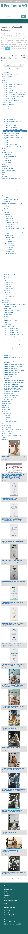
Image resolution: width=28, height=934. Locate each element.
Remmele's (5, 166)
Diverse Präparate (6, 427)
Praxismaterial (5, 405)
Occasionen (5, 437)
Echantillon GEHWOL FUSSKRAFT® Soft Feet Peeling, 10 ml (12, 603)
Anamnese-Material (7, 431)
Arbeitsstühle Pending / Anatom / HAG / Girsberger (12, 204)
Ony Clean (6, 378)
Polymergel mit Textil (9, 106)
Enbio (7, 257)
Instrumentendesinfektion (12, 222)
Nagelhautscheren (8, 312)
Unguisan (6, 294)
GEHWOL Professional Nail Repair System (14, 94)
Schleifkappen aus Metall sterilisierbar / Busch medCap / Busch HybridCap (13, 388)
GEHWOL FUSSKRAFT (10, 86)
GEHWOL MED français (10, 125)
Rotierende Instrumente (8, 326)
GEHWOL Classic (8, 90)
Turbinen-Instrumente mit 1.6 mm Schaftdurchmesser (12, 398)
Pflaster (6, 110)
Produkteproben (8, 154)
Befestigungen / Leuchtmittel (11, 199)
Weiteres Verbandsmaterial (10, 421)
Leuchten (6, 197)
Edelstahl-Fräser (8, 352)
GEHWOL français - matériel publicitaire (14, 131)
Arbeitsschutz (5, 407)
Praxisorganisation (6, 425)
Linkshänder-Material (7, 433)
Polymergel (6, 108)
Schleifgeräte (7, 184)
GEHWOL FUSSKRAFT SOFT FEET (13, 84)
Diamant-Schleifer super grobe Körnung (14, 338)
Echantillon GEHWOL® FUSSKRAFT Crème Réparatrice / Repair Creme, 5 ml (13, 644)
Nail (3, 174)
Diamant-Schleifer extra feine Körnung (13, 346)
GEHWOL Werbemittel (7, 152)
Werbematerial (7, 162)
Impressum (7, 897)
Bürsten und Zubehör (9, 393)
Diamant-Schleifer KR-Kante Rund (12, 332)
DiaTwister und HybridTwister (11, 348)
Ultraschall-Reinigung (9, 235)
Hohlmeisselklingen (7, 403)
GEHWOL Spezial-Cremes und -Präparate (14, 92)
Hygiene (4, 211)
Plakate (6, 158)
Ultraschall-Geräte (10, 237)
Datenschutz (7, 895)
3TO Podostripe (9, 282)
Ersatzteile (6, 188)
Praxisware (6, 116)
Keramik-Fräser (8, 350)
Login (5, 903)
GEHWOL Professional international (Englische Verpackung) (13, 149)
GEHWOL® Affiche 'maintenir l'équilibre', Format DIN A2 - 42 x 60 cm (12, 727)
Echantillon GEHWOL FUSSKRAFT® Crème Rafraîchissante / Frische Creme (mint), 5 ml (13, 665)
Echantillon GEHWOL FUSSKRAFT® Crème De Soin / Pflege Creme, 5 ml (13, 582)
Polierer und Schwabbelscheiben (12, 391)
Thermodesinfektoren (11, 245)
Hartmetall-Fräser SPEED (10, 368)
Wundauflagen (7, 415)
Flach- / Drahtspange (9, 296)
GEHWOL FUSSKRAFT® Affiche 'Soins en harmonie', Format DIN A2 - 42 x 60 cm (13, 810)
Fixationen (6, 419)
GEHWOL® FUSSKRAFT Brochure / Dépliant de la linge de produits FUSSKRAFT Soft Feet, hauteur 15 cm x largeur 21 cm (13, 685)
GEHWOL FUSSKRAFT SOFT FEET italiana (13, 137)
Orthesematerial (6, 300)
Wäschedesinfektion (10, 226)
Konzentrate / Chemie (11, 241)
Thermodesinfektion (9, 243)
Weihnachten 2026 (7, 76)
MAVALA (4, 176)
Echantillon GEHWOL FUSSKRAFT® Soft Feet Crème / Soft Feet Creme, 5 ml (12, 623)
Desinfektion (7, 214)
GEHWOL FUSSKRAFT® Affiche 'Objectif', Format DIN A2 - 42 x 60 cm (13, 831)
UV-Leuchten (7, 201)
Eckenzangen (7, 308)
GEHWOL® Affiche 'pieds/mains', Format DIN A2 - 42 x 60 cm (14, 873)
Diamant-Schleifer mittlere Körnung (12, 342)
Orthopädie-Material (7, 271)
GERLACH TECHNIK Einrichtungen (11, 178)
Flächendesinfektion (10, 224)
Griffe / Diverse (7, 324)
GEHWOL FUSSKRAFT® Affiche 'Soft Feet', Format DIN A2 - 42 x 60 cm (13, 706)
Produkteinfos (7, 160)
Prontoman (5, 164)
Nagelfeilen (6, 322)
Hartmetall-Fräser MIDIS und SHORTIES (14, 370)
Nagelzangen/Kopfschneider (11, 306)
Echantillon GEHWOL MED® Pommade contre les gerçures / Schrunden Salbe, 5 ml (13, 540)
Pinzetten (6, 316)
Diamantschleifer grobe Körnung (12, 340)
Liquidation (5, 439)
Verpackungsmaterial (11, 263)
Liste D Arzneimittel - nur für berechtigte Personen (15, 229)
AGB (5, 891)
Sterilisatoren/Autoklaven (12, 253)
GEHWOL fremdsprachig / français (10, 118)
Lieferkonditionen (8, 893)
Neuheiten (4, 80)
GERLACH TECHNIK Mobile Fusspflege (12, 192)
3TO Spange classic (10, 288)
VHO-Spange (7, 290)
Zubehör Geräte (10, 247)
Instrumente (5, 302)
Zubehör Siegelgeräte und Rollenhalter (15, 261)
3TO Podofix (9, 284)
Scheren (6, 318)
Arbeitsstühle (7, 207)
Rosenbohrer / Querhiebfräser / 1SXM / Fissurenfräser (13, 354)
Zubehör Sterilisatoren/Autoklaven (15, 255)
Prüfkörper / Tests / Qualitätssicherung (13, 265)
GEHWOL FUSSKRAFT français (12, 120)
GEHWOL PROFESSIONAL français (13, 129)
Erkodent (6, 298)
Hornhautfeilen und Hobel (10, 320)
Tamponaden (7, 417)
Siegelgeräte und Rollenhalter (13, 259)
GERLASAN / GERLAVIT (10, 98)
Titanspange (7, 279)
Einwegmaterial (6, 409)
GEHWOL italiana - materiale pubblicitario (14, 146)
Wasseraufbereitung (9, 267)
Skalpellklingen (6, 401)
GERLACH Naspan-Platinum (11, 275)
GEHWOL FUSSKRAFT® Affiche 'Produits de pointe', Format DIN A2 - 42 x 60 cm (13, 790)
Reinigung (6, 212)
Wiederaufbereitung (9, 251)
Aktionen (4, 78)
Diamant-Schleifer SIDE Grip (11, 330)
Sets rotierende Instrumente (11, 395)
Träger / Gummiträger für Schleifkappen (14, 382)
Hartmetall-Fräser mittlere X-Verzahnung (14, 364)
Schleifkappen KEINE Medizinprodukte (13, 386)
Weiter (17, 68)
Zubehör (6, 186)
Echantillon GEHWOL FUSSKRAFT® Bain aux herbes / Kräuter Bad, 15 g (13, 561)
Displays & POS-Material (10, 156)
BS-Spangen (7, 277)
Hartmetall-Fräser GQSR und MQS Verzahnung (12, 358)
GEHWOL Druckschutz (8, 104)
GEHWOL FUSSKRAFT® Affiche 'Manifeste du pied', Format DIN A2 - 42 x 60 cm (13, 769)
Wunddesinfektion (10, 216)
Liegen (5, 180)
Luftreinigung (7, 269)
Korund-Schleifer (8, 376)
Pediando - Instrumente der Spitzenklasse (14, 304)
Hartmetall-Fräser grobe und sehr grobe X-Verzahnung (14, 361)
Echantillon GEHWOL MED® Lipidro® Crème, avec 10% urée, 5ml (12, 499)
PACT (3, 423)
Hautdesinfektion (10, 218)
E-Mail (7, 48)
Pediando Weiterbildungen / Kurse (10, 74)
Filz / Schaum (7, 112)
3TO (5, 281)
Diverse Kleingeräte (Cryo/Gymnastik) (11, 429)
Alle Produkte (5, 72)
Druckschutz (5, 411)
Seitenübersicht (8, 889)
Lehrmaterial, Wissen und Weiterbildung (12, 435)
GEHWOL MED (8, 88)
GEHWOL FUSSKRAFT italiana (11, 135)
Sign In (11, 1)
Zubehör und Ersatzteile (10, 209)
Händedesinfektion (10, 220)
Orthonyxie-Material (7, 273)
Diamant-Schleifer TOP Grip (11, 328)
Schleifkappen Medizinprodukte (11, 384)
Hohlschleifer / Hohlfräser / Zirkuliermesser (14, 380)
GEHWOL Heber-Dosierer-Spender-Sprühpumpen (12, 101)
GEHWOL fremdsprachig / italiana (10, 133)
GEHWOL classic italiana (10, 142)
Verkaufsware (7, 114)
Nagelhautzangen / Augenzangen (12, 310)
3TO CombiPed (9, 286)
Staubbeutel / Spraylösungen (11, 190)
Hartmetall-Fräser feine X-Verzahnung (13, 366)
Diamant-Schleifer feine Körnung (12, 344)
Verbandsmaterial (6, 413)
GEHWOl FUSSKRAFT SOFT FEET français (13, 122)
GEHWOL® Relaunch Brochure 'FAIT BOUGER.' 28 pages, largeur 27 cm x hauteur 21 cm (14, 852)
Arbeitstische (7, 182)
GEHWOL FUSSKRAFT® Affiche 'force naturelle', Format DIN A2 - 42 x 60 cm (12, 748)
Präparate (4, 82)
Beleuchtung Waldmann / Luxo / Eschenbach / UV (13, 194)
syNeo (3, 172)
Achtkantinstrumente (9, 314)
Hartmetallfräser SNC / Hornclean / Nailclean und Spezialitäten (12, 373)
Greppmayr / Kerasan (7, 168)
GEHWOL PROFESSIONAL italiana (12, 144)
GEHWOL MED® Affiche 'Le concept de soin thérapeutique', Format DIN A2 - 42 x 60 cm (13, 457)
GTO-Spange (7, 292)
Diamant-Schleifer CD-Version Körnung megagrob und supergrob (13, 335)
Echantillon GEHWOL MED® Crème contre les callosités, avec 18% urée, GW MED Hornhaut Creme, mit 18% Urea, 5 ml (13, 519)
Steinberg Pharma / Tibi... (8, 170)
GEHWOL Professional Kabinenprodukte (14, 96)
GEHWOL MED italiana (9, 140)
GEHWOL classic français (10, 127)
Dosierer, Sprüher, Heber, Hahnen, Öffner (14, 232)
